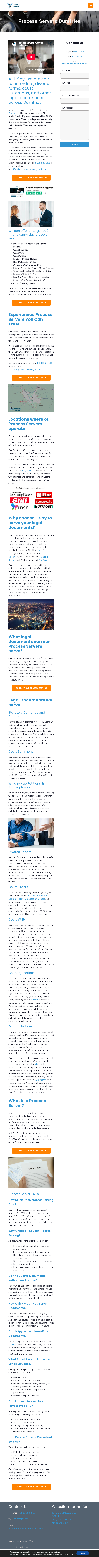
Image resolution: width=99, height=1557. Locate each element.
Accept (82, 1553)
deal (37, 1064)
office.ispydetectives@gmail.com (29, 169)
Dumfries (13, 113)
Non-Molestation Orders (32, 898)
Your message (66, 107)
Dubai (14, 1344)
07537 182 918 (77, 56)
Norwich (35, 999)
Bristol (11, 560)
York (39, 550)
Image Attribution (61, 1519)
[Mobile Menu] (90, 5)
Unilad (44, 556)
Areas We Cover (60, 1522)
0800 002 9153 (42, 162)
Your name (65, 70)
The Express (45, 560)
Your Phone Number (70, 95)
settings (70, 1554)
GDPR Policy (58, 1516)
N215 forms (40, 1079)
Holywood (26, 470)
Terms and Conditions (64, 1512)
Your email (65, 82)
